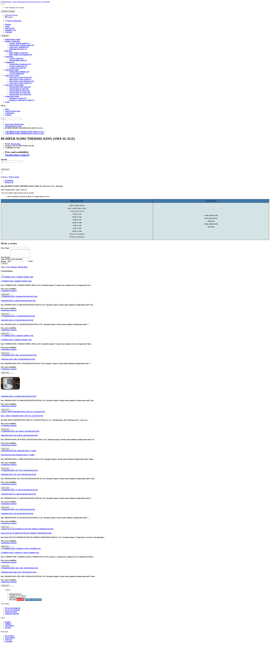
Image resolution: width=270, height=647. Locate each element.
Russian (15, 15)
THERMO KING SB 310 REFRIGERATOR (17, 513)
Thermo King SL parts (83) (19, 89)
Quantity (4, 159)
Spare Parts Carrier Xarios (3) (20, 79)
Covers (7, 267)
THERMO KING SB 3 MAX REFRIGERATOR (18, 474)
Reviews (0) (9, 182)
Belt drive (8, 51)
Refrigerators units (12, 70)
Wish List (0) (9, 28)
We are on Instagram (12, 608)
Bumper (14, 267)
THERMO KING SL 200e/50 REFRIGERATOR (18, 494)
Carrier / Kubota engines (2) (19, 43)
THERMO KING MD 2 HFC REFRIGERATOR (18, 572)
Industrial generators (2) (18, 49)
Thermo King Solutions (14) (19, 72)
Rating (3, 261)
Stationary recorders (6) (17, 98)
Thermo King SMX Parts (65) (20, 87)
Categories (5, 36)
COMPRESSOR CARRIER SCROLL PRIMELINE (20, 553)
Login (7, 26)
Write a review (14, 177)
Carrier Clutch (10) (16, 58)
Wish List (8, 639)
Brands (7, 622)
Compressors (9, 62)
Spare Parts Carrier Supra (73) (20, 83)
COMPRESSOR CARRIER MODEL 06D (16, 281)
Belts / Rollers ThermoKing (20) (20, 55)
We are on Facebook (12, 610)
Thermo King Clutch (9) (18, 60)
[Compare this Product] (13, 314)
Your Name (5, 248)
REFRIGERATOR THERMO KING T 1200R (17, 455)
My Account (9, 636)
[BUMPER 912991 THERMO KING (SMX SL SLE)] (24, 132)
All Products (9, 626)
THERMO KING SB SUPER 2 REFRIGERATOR (19, 435)
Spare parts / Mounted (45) (19, 47)
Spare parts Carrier (12, 75)
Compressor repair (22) (17, 68)
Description (9, 180)
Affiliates (8, 624)
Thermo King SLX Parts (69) (19, 92)
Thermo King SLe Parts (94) (19, 91)
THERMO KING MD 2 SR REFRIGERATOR (18, 359)
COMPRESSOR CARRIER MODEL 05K (16, 340)
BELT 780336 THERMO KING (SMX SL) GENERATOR (22, 416)
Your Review (5, 257)
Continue (4, 263)
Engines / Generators (12, 41)
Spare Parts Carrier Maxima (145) (21, 81)
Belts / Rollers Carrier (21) (18, 53)
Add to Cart (5, 169)
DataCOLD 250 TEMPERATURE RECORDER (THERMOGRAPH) (26, 533)
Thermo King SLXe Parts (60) (20, 94)
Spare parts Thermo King (14, 85)
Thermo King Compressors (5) (20, 64)
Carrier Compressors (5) (18, 66)
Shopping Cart (10, 30)
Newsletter (9, 641)
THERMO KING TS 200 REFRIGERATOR (17, 320)
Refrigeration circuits (12, 39)
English (10, 17)
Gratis (7, 102)
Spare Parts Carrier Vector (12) (20, 77)
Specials (8, 627)
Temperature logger (12, 96)
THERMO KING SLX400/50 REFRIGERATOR (18, 396)
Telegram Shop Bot (12, 614)
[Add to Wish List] (11, 314)
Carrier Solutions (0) (16, 73)
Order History (10, 638)
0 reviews (4, 177)
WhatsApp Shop (11, 612)
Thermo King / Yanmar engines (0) (21, 45)
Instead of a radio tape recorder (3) (21, 100)
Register (8, 24)
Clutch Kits (9, 56)
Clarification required (17, 155)
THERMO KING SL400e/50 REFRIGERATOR (18, 301)
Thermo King (15, 144)
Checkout (8, 32)
